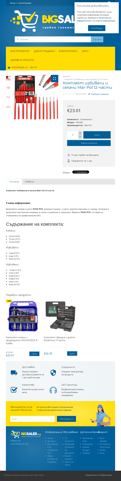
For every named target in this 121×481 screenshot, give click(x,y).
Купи (97, 135)
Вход (12, 3)
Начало (66, 76)
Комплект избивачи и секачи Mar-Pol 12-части (86, 79)
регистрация (25, 3)
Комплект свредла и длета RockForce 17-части (59, 339)
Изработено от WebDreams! (99, 475)
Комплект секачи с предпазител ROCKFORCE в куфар (21, 340)
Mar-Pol (88, 125)
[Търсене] (97, 39)
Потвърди (96, 28)
